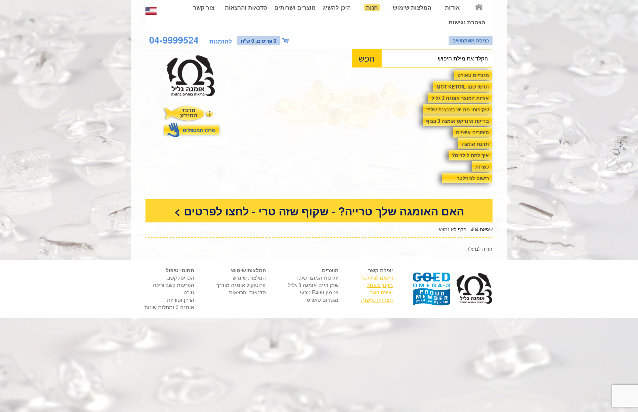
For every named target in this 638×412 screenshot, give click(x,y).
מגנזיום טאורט (473, 75)
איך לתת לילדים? (470, 155)
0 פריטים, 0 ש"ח (258, 40)
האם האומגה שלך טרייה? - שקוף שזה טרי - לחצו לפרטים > (319, 211)
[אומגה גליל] (195, 78)
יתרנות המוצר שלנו (318, 277)
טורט (188, 292)
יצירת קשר (381, 292)
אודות (452, 7)
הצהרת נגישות (467, 22)
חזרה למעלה (479, 248)
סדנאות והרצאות (246, 7)
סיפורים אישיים (472, 132)
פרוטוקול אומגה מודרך (241, 284)
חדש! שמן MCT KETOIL (462, 86)
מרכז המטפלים (199, 130)
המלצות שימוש (412, 7)
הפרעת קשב (180, 277)
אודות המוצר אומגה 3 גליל (460, 97)
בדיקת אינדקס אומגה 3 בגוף (457, 120)
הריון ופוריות (180, 299)
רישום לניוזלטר (473, 177)
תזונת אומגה (475, 143)
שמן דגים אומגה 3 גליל (313, 284)
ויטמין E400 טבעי (319, 292)
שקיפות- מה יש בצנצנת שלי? (457, 109)
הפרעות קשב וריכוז (173, 284)
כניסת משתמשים (470, 40)
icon (286, 40)
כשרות (482, 166)
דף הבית (479, 7)
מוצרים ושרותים (295, 7)
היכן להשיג (337, 7)
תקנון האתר (380, 284)
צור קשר (204, 7)
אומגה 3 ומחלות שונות (169, 307)
